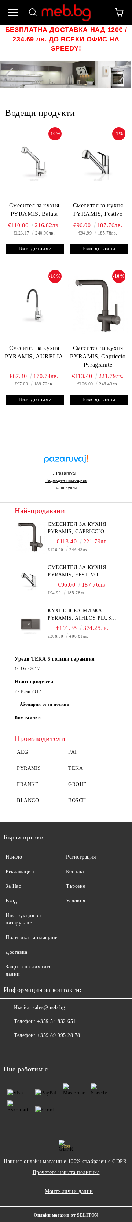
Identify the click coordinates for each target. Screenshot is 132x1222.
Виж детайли (35, 248)
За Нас (13, 886)
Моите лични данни (69, 1191)
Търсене (75, 886)
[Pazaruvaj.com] (66, 462)
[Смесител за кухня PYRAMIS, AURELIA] (34, 305)
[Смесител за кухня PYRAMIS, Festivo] (98, 162)
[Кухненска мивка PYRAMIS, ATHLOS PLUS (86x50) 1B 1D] (30, 623)
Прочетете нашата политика (66, 1172)
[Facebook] (13, 1050)
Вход (11, 901)
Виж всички (28, 717)
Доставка (16, 952)
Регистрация (81, 857)
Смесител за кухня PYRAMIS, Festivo (98, 209)
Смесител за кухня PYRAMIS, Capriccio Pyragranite (97, 356)
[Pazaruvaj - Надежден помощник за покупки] (66, 451)
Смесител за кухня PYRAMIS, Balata (34, 209)
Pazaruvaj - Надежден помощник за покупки (66, 480)
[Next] (119, 75)
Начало (14, 857)
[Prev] (12, 75)
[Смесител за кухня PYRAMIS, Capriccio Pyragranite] (98, 305)
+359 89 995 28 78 (58, 1035)
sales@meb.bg (49, 1007)
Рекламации (20, 871)
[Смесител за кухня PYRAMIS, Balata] (34, 162)
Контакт (75, 871)
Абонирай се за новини (45, 704)
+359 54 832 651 (56, 1021)
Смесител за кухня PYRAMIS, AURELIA (34, 352)
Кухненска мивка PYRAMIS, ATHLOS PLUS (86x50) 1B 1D (79, 615)
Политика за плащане (32, 937)
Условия (75, 901)
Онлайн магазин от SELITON (66, 1215)
